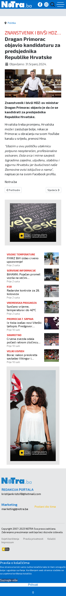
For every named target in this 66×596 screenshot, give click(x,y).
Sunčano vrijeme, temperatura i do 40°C (21, 308)
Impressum (7, 542)
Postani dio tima (45, 506)
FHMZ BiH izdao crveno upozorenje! (22, 259)
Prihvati (33, 584)
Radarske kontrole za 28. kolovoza (23, 292)
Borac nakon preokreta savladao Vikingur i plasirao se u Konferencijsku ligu (22, 356)
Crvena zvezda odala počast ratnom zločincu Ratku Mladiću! (22, 340)
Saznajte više (9, 580)
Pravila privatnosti (33, 538)
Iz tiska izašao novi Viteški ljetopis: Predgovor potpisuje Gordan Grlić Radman (24, 324)
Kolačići (51, 538)
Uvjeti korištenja (10, 538)
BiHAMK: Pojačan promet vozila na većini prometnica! (23, 275)
